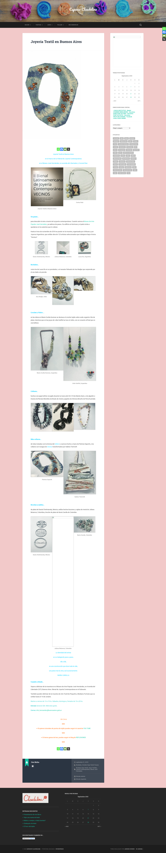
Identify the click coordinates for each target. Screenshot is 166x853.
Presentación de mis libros (32, 814)
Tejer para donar (127, 170)
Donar (115, 150)
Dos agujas (121, 150)
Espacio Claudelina (83, 9)
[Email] (65, 149)
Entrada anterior (80, 776)
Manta (133, 155)
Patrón (115, 164)
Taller (59, 25)
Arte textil (116, 138)
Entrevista (129, 150)
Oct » (139, 101)
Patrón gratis (122, 164)
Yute (128, 173)
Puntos (115, 167)
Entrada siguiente (81, 779)
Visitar (38, 25)
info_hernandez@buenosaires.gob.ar (49, 710)
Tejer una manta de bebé (32, 817)
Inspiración (116, 155)
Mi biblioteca (126, 158)
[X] (68, 149)
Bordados (79, 765)
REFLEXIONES (81, 737)
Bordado (78, 768)
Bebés (126, 138)
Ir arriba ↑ (140, 849)
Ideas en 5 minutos (128, 152)
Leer (49, 25)
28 (131, 97)
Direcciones (130, 147)
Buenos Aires (124, 141)
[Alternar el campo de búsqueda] (141, 25)
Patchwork (122, 161)
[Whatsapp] (58, 149)
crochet (115, 147)
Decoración (122, 147)
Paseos (96, 765)
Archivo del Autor (32, 766)
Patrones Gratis (130, 161)
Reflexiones (128, 167)
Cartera (135, 141)
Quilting (121, 167)
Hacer (27, 25)
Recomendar (73, 25)
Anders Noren (130, 849)
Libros (127, 155)
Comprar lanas (133, 144)
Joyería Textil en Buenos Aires (56, 41)
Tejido (135, 170)
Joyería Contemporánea (83, 769)
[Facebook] (61, 149)
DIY (135, 147)
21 (131, 93)
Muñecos (133, 158)
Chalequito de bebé (30, 823)
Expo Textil (90, 765)
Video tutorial (122, 173)
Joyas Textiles (93, 768)
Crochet (84, 765)
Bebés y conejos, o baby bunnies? (35, 820)
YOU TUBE (87, 728)
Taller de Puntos (117, 170)
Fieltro (115, 152)
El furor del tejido (29, 826)
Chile (115, 144)
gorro (120, 152)
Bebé (122, 138)
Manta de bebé (117, 158)
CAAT (130, 141)
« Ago (114, 101)
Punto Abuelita (131, 164)
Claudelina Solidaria (123, 144)
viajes (115, 173)
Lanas (122, 155)
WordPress (60, 849)
